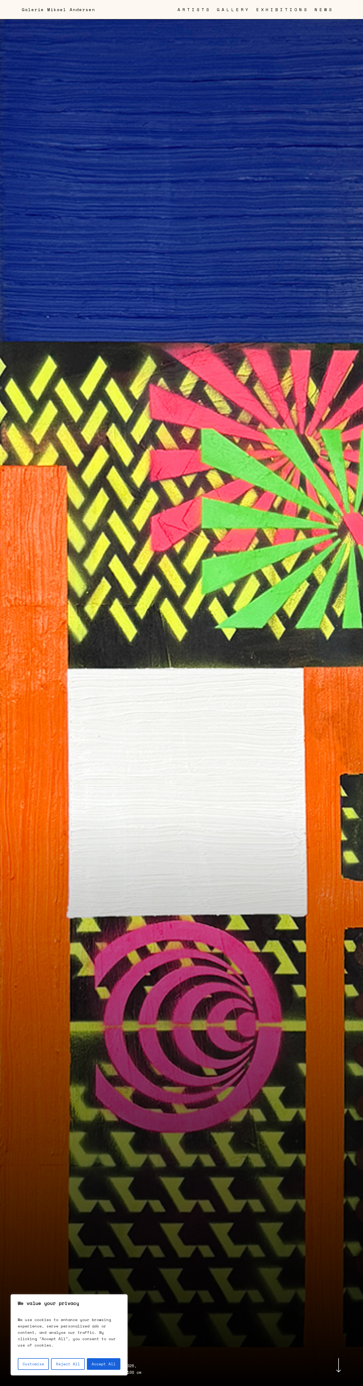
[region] (69, 1334)
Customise (33, 1364)
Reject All (68, 1364)
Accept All (104, 1364)
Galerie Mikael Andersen (58, 9)
